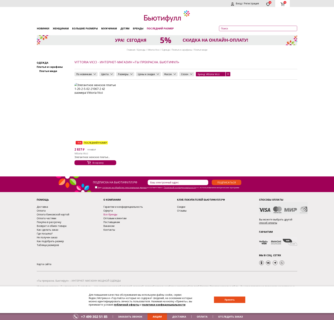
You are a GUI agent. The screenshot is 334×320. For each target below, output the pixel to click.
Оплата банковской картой (53, 214)
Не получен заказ (47, 237)
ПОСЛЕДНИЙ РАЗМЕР (160, 28)
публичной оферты (126, 304)
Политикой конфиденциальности (180, 187)
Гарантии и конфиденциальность (123, 206)
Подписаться (226, 182)
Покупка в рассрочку (49, 222)
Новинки (43, 28)
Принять (230, 299)
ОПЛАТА (202, 316)
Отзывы (181, 210)
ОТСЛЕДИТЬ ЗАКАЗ (230, 316)
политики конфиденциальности (163, 304)
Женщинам (61, 28)
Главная (131, 49)
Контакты (109, 229)
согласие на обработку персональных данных (124, 187)
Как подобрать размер (50, 241)
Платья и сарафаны (182, 49)
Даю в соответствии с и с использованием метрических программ (168, 187)
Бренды (138, 28)
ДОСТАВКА (179, 316)
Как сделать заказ (47, 229)
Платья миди (200, 49)
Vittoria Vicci (154, 49)
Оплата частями (46, 218)
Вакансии (108, 226)
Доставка (42, 206)
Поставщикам (111, 222)
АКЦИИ (157, 316)
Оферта (108, 210)
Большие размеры (85, 28)
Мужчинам (109, 28)
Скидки (181, 206)
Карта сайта (44, 264)
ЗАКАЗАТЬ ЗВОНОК (130, 316)
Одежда (166, 49)
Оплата (41, 210)
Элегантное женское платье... (92, 157)
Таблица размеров (48, 245)
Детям (124, 28)
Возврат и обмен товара (51, 226)
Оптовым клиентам (114, 218)
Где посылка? (45, 233)
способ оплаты (268, 222)
